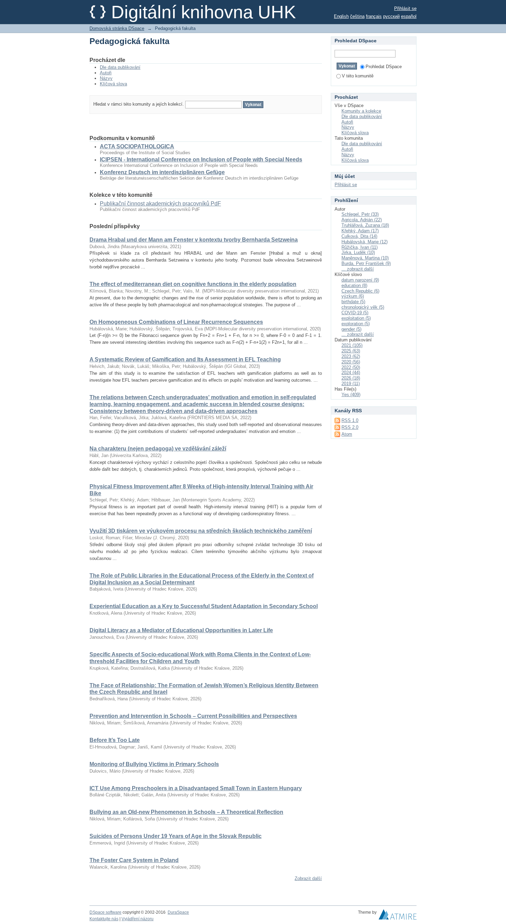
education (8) (354, 285)
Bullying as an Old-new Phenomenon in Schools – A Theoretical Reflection (186, 812)
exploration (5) (355, 323)
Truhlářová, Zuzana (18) (365, 225)
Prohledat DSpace (384, 66)
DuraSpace (178, 912)
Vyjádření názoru (138, 918)
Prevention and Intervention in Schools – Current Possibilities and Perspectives (193, 716)
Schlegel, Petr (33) (360, 214)
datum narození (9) (360, 280)
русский (391, 16)
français (374, 16)
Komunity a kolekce (361, 111)
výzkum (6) (352, 296)
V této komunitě (357, 75)
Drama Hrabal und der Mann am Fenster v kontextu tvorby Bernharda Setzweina (193, 240)
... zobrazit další (357, 269)
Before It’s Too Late (114, 740)
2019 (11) (350, 383)
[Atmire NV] (398, 916)
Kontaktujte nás (103, 918)
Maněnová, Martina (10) (365, 258)
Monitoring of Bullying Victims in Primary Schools (154, 764)
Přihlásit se (405, 8)
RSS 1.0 (349, 420)
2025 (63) (350, 350)
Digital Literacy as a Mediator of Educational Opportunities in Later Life (181, 630)
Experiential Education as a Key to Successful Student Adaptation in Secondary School (203, 606)
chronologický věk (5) (362, 307)
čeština (357, 16)
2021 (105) (351, 345)
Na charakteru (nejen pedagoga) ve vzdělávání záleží (157, 449)
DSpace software (105, 912)
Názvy (106, 78)
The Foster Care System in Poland (134, 860)
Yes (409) (350, 394)
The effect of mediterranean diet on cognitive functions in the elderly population (192, 284)
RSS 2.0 (349, 427)
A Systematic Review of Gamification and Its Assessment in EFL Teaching (185, 359)
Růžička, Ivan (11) (359, 247)
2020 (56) (350, 361)
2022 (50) (350, 367)
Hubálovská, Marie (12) (364, 241)
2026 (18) (350, 378)
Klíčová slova (113, 83)
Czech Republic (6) (360, 291)
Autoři (106, 72)
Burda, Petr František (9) (366, 263)
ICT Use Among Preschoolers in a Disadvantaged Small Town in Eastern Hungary (195, 788)
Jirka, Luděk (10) (358, 252)
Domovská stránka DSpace (116, 28)
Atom (346, 434)
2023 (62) (350, 356)
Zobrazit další (308, 878)
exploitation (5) (356, 318)
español (409, 16)
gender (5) (351, 329)
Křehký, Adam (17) (360, 230)
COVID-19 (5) (354, 312)
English (341, 16)
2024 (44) (350, 372)
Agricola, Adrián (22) (361, 219)
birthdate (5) (353, 301)
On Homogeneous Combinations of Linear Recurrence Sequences (176, 322)
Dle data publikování (120, 67)
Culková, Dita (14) (359, 236)
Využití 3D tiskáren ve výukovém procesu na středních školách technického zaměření (200, 531)
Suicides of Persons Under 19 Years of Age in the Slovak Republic (175, 836)
